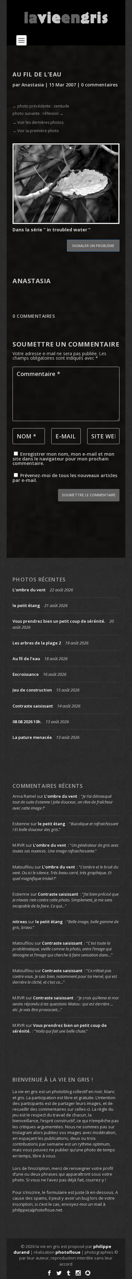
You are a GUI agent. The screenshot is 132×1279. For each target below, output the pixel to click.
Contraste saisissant (32, 706)
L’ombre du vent (28, 590)
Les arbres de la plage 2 (36, 643)
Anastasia (32, 85)
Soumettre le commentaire (89, 494)
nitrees (19, 921)
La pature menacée (32, 737)
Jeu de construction (32, 690)
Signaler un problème (93, 245)
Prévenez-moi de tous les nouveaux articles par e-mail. (64, 477)
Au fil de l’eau (26, 658)
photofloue (67, 1252)
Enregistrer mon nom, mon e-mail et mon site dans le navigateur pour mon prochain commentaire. (63, 458)
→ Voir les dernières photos (37, 122)
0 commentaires (99, 85)
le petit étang (26, 605)
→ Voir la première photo (35, 130)
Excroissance (25, 674)
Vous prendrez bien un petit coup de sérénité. (58, 621)
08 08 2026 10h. (26, 721)
